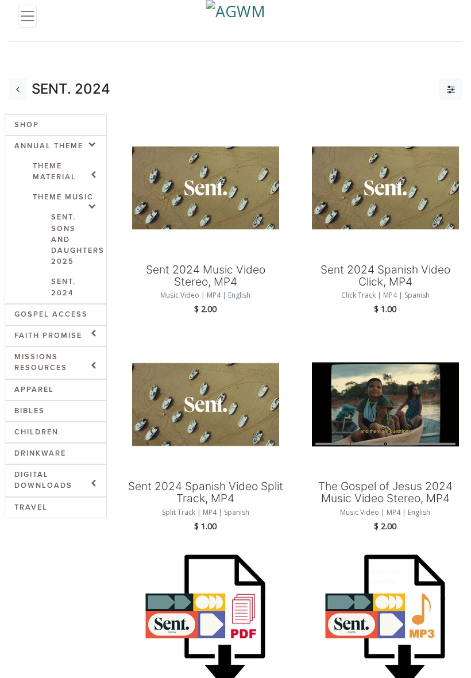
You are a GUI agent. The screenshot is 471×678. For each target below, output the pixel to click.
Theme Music (63, 197)
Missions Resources (40, 362)
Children (36, 432)
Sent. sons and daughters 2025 (78, 239)
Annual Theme (48, 146)
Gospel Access (51, 314)
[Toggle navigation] (27, 16)
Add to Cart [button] (206, 208)
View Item (205, 167)
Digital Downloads (43, 480)
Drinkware (40, 453)
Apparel (34, 389)
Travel (31, 507)
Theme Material (54, 171)
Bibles (29, 410)
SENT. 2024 (63, 287)
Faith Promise (48, 335)
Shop (26, 124)
